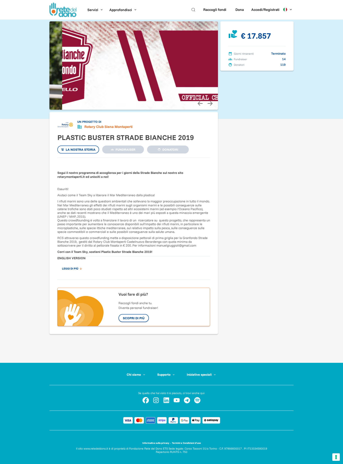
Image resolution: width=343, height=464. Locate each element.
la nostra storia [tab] (80, 149)
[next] (210, 103)
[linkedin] (166, 400)
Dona (239, 9)
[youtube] (177, 400)
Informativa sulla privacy (155, 442)
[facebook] (146, 400)
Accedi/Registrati (265, 9)
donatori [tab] (170, 149)
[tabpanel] (133, 217)
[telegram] (187, 400)
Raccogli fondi (214, 9)
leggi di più (70, 268)
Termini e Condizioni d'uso (186, 442)
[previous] (200, 103)
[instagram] (156, 400)
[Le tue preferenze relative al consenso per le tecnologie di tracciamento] (336, 457)
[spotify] (197, 400)
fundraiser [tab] (125, 149)
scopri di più (134, 318)
